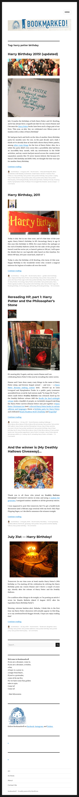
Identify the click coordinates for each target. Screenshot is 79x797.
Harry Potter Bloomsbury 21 (42, 430)
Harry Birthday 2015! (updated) (33, 54)
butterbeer (27, 173)
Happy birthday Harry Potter (20, 278)
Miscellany (43, 521)
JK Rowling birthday (43, 286)
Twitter (50, 726)
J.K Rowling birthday (22, 179)
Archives (11, 776)
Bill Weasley (20, 173)
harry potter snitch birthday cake (33, 284)
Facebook (30, 726)
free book (21, 523)
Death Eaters (36, 173)
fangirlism (50, 626)
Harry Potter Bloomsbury (25, 430)
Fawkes (48, 173)
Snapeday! (53, 412)
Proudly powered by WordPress (28, 791)
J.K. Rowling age (24, 286)
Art (9, 771)
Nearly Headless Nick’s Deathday (32, 412)
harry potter (27, 175)
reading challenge (44, 422)
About (10, 780)
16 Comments (55, 286)
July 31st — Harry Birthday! (30, 537)
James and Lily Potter (36, 179)
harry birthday (18, 175)
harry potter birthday (38, 175)
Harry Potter (23, 126)
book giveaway (53, 521)
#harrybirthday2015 (46, 171)
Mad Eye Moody (48, 179)
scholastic (50, 434)
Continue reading (14, 167)
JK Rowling (33, 286)
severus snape (52, 181)
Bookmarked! (12, 791)
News (39, 276)
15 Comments (32, 525)
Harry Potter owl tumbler (33, 282)
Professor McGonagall (32, 181)
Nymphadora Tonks (18, 181)
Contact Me (12, 785)
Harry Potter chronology (17, 282)
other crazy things (21, 145)
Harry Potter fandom (14, 177)
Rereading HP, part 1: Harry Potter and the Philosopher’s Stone (31, 301)
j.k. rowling (23, 434)
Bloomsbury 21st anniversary (34, 424)
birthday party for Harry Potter (46, 409)
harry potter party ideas (40, 177)
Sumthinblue (15, 171)
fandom (43, 173)
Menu (67, 12)
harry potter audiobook (26, 428)
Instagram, (39, 726)
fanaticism (43, 626)
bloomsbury (11, 424)
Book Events (35, 171)
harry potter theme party (19, 630)
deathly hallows (12, 523)
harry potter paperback (22, 432)
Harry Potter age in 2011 (21, 280)
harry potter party (26, 177)
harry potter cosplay (51, 175)
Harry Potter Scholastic (37, 432)
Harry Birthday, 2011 (24, 195)
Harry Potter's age (50, 284)
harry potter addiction (28, 628)
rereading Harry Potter (39, 434)
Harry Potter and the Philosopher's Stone (28, 426)
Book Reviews (33, 422)
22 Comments (33, 630)
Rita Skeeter (43, 181)
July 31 (29, 434)
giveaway (28, 523)
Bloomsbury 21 (20, 424)
